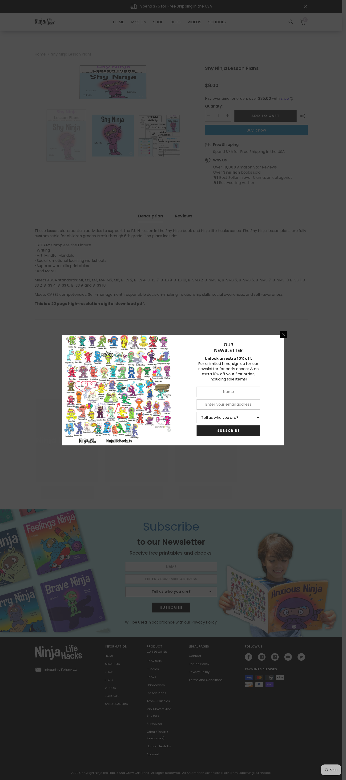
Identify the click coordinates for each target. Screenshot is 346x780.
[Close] (283, 334)
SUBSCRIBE (228, 430)
